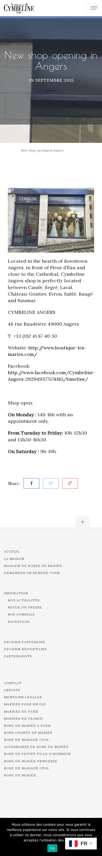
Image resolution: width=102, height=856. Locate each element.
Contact (13, 683)
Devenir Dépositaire (25, 649)
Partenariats (18, 656)
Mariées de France (23, 718)
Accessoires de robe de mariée (36, 747)
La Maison (14, 559)
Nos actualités (24, 600)
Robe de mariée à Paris (27, 726)
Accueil (12, 551)
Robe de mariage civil (26, 740)
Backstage (19, 622)
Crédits (12, 690)
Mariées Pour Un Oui (25, 704)
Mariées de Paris (21, 711)
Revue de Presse (25, 607)
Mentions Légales (23, 697)
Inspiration (16, 593)
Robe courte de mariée (28, 733)
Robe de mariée (20, 775)
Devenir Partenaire (24, 642)
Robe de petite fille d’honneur (37, 754)
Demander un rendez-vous (32, 573)
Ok (52, 848)
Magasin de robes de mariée (33, 566)
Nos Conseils (21, 614)
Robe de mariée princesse (31, 761)
